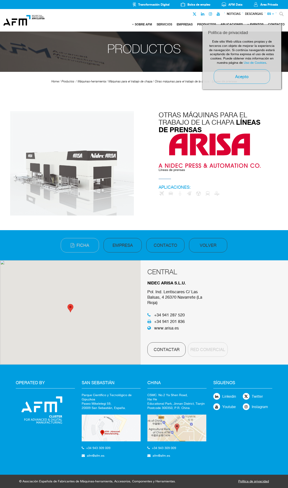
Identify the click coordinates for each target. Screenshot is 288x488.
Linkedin (229, 396)
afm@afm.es (95, 455)
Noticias (234, 14)
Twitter (257, 396)
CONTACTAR (167, 349)
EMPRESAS (185, 24)
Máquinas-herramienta (92, 81)
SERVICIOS (164, 24)
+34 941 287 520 (169, 315)
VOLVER (208, 245)
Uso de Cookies (255, 62)
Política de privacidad (253, 481)
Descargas (254, 14)
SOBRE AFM (143, 24)
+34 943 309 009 (98, 448)
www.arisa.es (166, 328)
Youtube (229, 407)
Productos (67, 81)
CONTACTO (165, 245)
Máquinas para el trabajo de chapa (130, 81)
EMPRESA (122, 245)
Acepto (242, 76)
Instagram (260, 407)
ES (269, 13)
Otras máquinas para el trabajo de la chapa (182, 81)
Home (55, 81)
